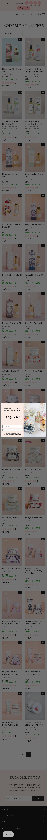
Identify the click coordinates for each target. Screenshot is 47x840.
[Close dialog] (44, 404)
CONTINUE (12, 430)
